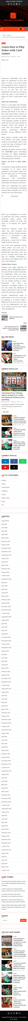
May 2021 (4, 702)
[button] (2, 29)
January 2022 (5, 675)
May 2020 (4, 743)
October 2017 (5, 846)
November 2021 (6, 682)
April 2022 (5, 665)
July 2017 (4, 856)
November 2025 (6, 551)
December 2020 (6, 719)
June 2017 (4, 860)
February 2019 (6, 795)
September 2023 (6, 617)
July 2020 (4, 737)
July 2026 (4, 524)
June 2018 (4, 819)
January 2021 (5, 716)
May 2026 (4, 531)
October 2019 (5, 767)
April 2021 (5, 706)
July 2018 (4, 815)
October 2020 (5, 726)
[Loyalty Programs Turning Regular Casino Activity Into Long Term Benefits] (7, 420)
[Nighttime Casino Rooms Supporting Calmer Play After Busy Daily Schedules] (7, 444)
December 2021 (6, 678)
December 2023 (6, 606)
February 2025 (6, 569)
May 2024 (4, 589)
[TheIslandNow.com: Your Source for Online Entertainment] (7, 358)
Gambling (4, 491)
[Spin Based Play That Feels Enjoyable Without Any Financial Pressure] (7, 345)
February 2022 (6, 671)
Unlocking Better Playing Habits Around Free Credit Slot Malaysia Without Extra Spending (13, 396)
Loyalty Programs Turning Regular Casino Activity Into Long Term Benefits (19, 420)
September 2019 (6, 771)
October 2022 (5, 644)
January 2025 (5, 572)
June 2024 (4, 586)
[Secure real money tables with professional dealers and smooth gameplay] (7, 1002)
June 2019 (4, 781)
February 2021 (6, 713)
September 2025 (6, 555)
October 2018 (5, 805)
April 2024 (5, 593)
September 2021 (6, 689)
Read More (5, 412)
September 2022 (6, 647)
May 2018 (4, 822)
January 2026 (5, 545)
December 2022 (6, 637)
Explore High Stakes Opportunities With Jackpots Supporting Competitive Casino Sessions (14, 907)
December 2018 (6, 798)
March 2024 (5, 596)
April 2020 (5, 747)
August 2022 (5, 651)
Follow (26, 29)
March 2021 (5, 709)
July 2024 (4, 582)
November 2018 (6, 802)
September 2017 (6, 850)
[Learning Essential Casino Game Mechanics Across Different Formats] (7, 432)
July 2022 (4, 654)
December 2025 (6, 548)
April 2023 (5, 634)
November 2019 (6, 764)
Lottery (4, 494)
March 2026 (5, 538)
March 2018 (5, 829)
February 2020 (6, 754)
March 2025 (5, 565)
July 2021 (4, 695)
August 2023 (5, 620)
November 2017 (6, 843)
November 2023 (6, 610)
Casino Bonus (5, 487)
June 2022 (4, 658)
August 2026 (5, 521)
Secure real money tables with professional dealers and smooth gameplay (19, 1003)
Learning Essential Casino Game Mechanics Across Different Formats (19, 432)
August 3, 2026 (16, 402)
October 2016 (5, 870)
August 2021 (5, 692)
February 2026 (6, 541)
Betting (4, 480)
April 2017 (5, 863)
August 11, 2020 (16, 56)
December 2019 (6, 761)
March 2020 (5, 750)
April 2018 (5, 826)
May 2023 (4, 630)
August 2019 (5, 774)
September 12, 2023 (19, 363)
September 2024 (6, 579)
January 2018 (5, 836)
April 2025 (5, 562)
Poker (3, 43)
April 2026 (5, 534)
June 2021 (4, 699)
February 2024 (6, 599)
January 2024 (5, 603)
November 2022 (6, 641)
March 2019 (5, 791)
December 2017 (6, 839)
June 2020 (4, 740)
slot (3, 505)
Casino (5, 389)
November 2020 (6, 723)
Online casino (6, 498)
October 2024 (5, 575)
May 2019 (4, 785)
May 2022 (4, 661)
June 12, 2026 (18, 437)
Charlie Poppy (6, 56)
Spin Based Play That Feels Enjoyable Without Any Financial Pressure (19, 347)
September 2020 (6, 730)
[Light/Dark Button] (19, 29)
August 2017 (5, 853)
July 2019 (4, 778)
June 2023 (4, 627)
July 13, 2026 (18, 425)
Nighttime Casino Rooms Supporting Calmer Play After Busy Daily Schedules (19, 445)
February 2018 (6, 832)
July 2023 (4, 623)
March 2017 (5, 867)
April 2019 (5, 788)
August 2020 (5, 733)
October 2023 (5, 613)
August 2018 (5, 812)
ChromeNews (23, 1017)
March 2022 (5, 668)
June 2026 (4, 527)
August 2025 (5, 558)
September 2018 (6, 809)
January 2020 (5, 757)
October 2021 (5, 685)
